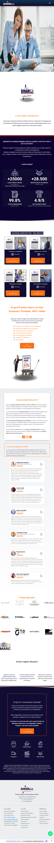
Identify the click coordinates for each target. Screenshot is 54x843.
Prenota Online (24, 811)
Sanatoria (41, 817)
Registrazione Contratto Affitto (28, 817)
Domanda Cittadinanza (9, 811)
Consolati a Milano (43, 815)
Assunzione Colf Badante (27, 813)
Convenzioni (24, 821)
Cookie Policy (24, 827)
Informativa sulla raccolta (13, 841)
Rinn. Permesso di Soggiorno (11, 825)
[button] (13, 260)
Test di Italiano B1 (8, 813)
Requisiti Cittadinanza (44, 819)
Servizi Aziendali (25, 819)
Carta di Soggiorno (44, 813)
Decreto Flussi (43, 821)
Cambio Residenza (43, 823)
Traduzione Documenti (9, 823)
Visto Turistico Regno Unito (11, 819)
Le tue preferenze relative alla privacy (33, 841)
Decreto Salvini (43, 811)
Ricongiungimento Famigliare (11, 821)
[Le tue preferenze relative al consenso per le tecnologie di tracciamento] (51, 840)
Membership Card (25, 823)
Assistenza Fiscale (25, 815)
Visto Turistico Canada (9, 817)
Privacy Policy (24, 825)
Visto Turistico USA (9, 815)
